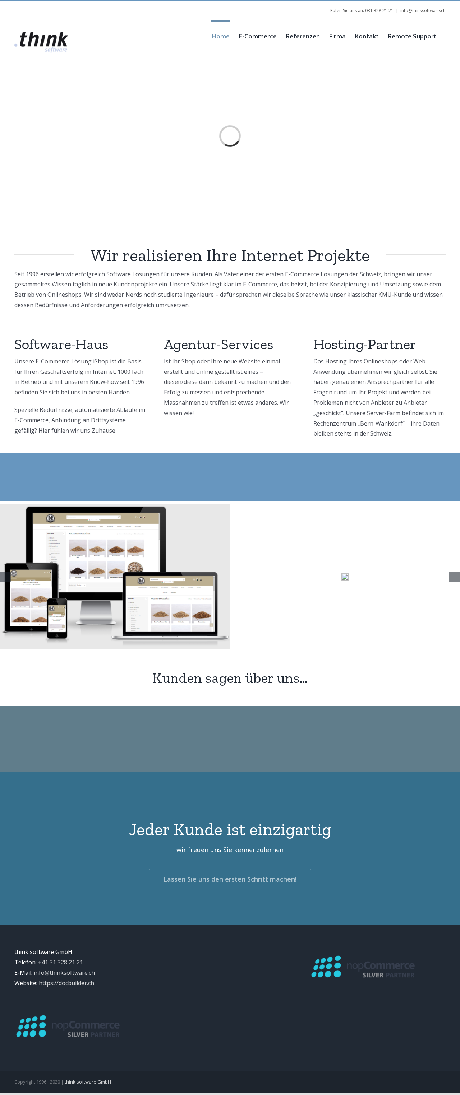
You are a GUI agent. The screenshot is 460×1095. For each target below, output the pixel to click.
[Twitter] (97, 8)
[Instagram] (109, 8)
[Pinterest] (120, 8)
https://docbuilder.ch (66, 983)
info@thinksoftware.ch (423, 11)
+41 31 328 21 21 (60, 962)
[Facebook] (86, 8)
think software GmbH (88, 1081)
